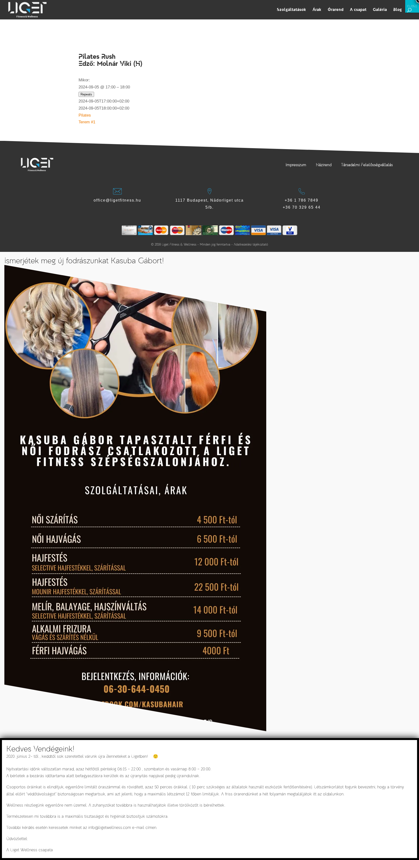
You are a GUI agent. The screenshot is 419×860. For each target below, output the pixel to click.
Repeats (86, 94)
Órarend (336, 10)
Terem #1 (87, 122)
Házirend (323, 165)
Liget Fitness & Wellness (179, 244)
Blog (397, 10)
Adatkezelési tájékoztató (251, 244)
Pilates (85, 115)
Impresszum (296, 165)
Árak (317, 10)
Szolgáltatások (291, 10)
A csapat (358, 10)
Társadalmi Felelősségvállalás (367, 165)
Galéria (380, 10)
